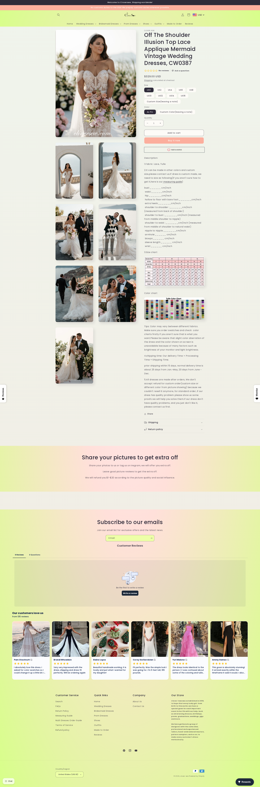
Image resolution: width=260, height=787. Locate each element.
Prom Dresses (101, 715)
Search (59, 701)
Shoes (97, 720)
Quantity (148, 118)
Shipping (148, 80)
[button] (58, 15)
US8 (191, 90)
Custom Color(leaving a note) (176, 112)
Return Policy (62, 711)
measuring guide (172, 181)
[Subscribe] (151, 538)
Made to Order (101, 730)
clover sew (184, 776)
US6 (181, 90)
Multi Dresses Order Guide (69, 720)
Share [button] (150, 413)
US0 (149, 90)
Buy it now (174, 140)
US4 (170, 90)
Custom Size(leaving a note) (162, 101)
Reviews (98, 734)
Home (97, 701)
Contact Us (138, 706)
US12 (160, 95)
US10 (149, 95)
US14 (171, 95)
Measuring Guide (64, 715)
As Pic (150, 112)
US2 (159, 90)
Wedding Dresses (103, 706)
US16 (183, 95)
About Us (137, 701)
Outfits (97, 725)
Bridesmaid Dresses (104, 711)
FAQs (58, 706)
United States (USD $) (68, 774)
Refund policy (62, 730)
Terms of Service (64, 725)
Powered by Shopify (196, 776)
